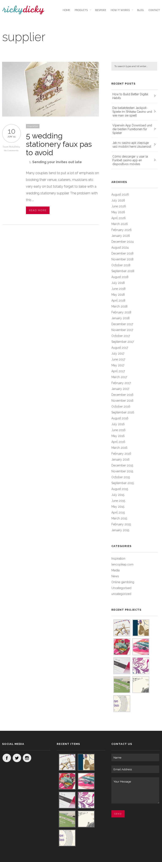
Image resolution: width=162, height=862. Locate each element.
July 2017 (117, 353)
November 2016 (122, 400)
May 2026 (118, 212)
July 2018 (118, 283)
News (115, 576)
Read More (38, 210)
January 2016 (120, 459)
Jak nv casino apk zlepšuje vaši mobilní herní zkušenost (131, 144)
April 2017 (118, 371)
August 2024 (120, 247)
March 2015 (119, 518)
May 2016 (118, 436)
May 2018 (118, 294)
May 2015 (117, 506)
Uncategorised (121, 588)
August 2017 (119, 347)
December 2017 (122, 324)
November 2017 (122, 330)
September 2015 (122, 483)
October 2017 (120, 336)
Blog (140, 10)
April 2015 (118, 512)
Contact (154, 10)
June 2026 (118, 206)
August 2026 (120, 194)
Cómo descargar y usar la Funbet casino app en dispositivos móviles (130, 160)
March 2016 (119, 447)
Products (81, 10)
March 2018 (119, 306)
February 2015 (121, 524)
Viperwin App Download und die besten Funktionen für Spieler (132, 129)
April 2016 (118, 442)
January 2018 (120, 318)
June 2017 (118, 359)
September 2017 (122, 341)
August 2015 (119, 489)
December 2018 (122, 253)
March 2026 (119, 224)
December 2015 (122, 465)
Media (115, 570)
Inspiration (32, 126)
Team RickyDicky (11, 147)
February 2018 (121, 312)
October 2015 (120, 477)
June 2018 (118, 288)
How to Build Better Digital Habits (130, 96)
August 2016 (119, 418)
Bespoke (100, 10)
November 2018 (122, 259)
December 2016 (122, 394)
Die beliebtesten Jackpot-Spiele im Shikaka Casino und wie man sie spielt (132, 111)
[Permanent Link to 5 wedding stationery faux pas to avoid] (50, 115)
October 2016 (120, 406)
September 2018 (122, 271)
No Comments (11, 150)
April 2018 (118, 300)
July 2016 (118, 424)
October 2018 (120, 265)
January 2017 (120, 389)
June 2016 (118, 430)
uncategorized (121, 594)
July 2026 (118, 200)
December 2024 (122, 241)
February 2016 (121, 453)
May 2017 (117, 365)
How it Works (120, 10)
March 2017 (119, 377)
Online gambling (122, 582)
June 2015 (118, 500)
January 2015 (120, 530)
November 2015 (122, 471)
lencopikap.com (122, 564)
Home (66, 10)
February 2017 (121, 383)
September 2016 (122, 412)
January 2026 (120, 235)
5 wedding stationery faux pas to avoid (59, 144)
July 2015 (117, 495)
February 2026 (121, 230)
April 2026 (118, 218)
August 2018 (119, 277)
